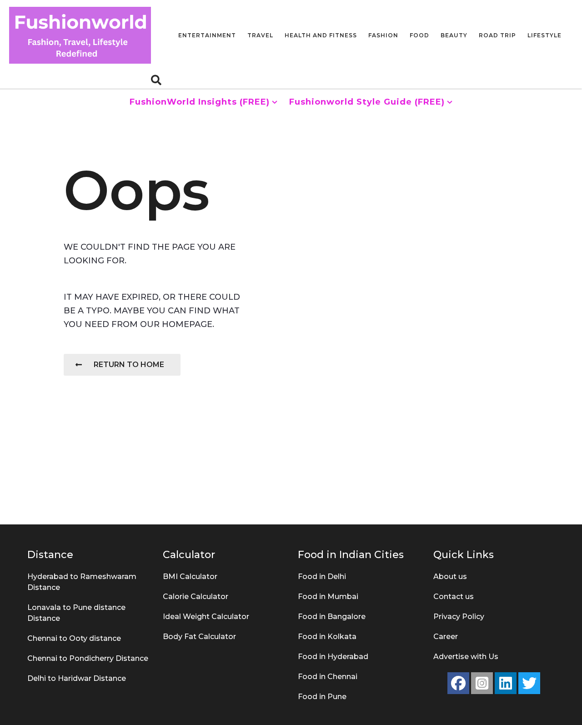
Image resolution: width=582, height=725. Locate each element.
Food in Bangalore (332, 616)
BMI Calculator (190, 576)
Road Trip (497, 35)
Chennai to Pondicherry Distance (87, 658)
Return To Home (129, 364)
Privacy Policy (458, 616)
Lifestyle (544, 35)
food (419, 35)
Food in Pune (322, 696)
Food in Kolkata (327, 636)
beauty (454, 35)
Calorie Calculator (195, 596)
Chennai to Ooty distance (74, 638)
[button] (156, 79)
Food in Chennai (327, 676)
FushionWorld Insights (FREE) (200, 102)
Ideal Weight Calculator (206, 616)
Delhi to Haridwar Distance (76, 678)
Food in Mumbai (328, 596)
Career (445, 636)
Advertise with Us (465, 656)
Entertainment (207, 35)
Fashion (383, 35)
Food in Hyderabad (333, 656)
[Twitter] (529, 683)
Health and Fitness (321, 35)
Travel (260, 35)
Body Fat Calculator (199, 636)
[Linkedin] (506, 683)
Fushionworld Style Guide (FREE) (367, 102)
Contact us (453, 596)
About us (450, 576)
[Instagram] (482, 683)
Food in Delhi (322, 576)
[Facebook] (458, 683)
